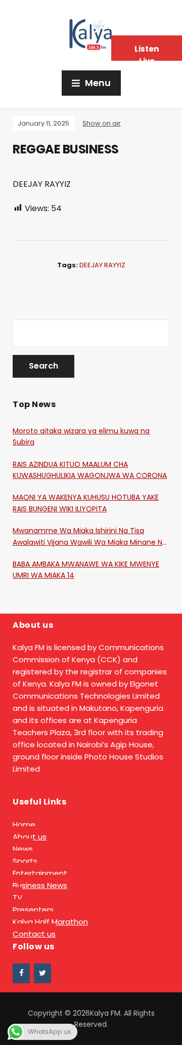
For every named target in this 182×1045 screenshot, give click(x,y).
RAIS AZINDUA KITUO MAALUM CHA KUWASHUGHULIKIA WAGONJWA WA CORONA (90, 469)
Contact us (34, 934)
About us (30, 836)
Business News (40, 885)
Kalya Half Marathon (50, 921)
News (23, 848)
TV (17, 897)
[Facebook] (21, 973)
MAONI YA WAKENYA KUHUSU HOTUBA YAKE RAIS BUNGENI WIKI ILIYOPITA (86, 502)
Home (24, 824)
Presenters (33, 909)
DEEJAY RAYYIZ (102, 265)
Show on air (101, 123)
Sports (25, 861)
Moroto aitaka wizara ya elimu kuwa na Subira (81, 436)
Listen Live (146, 52)
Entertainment (40, 873)
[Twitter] (42, 973)
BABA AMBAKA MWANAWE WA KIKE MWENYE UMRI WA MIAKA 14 (86, 569)
